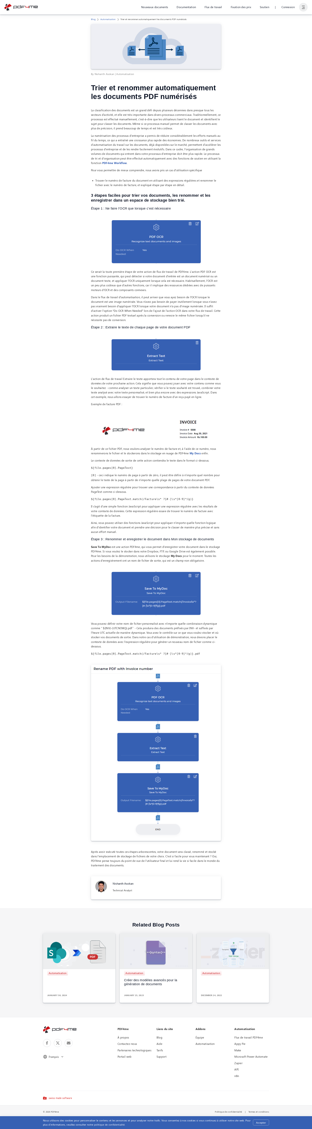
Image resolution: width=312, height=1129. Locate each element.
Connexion (288, 7)
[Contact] (69, 1043)
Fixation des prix (241, 7)
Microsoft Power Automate (251, 1056)
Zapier (238, 1063)
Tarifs (160, 1050)
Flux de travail (213, 7)
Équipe (200, 1037)
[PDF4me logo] (21, 7)
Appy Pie (239, 1044)
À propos (123, 1037)
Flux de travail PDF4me (248, 1037)
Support (161, 1056)
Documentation (186, 7)
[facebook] (47, 1043)
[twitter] (58, 1043)
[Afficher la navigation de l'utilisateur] (303, 7)
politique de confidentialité (109, 1124)
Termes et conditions (258, 1111)
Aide (159, 1044)
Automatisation (108, 19)
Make (237, 1050)
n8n (236, 1076)
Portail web (124, 1056)
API (236, 1069)
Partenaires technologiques (134, 1050)
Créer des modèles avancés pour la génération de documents (150, 982)
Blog (93, 19)
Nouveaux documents (154, 7)
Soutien (264, 7)
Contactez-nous (127, 1044)
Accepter (261, 1122)
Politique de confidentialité (228, 1111)
